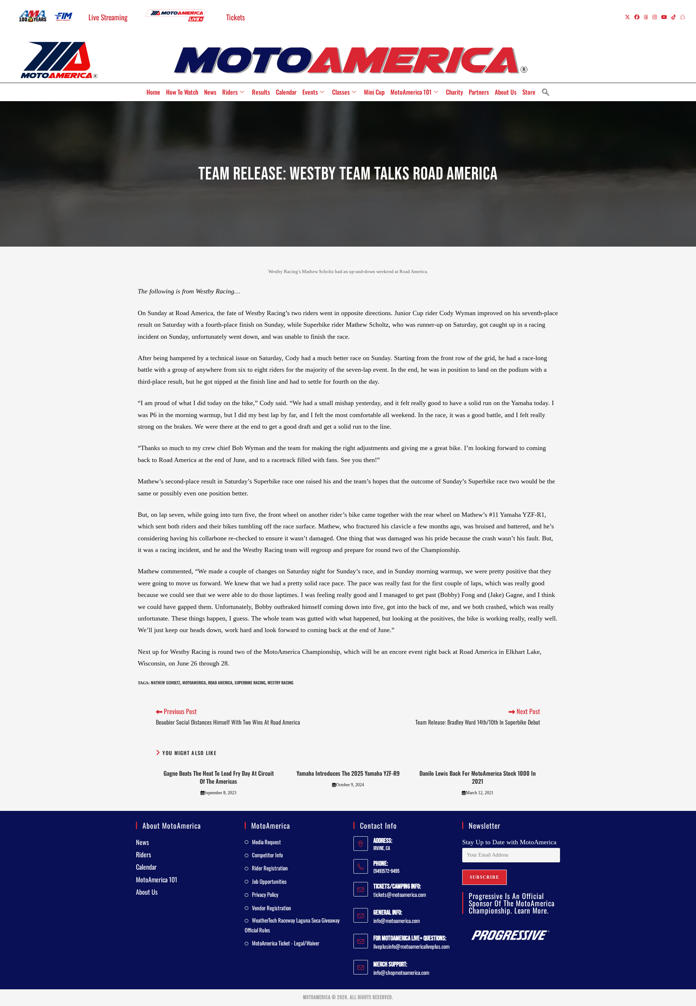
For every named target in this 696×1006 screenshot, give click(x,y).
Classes (341, 91)
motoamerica (194, 682)
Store (528, 91)
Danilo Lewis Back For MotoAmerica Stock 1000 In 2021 (477, 777)
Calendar (286, 91)
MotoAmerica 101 (411, 91)
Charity (454, 91)
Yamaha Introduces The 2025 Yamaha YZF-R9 (348, 773)
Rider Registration (270, 868)
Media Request (266, 842)
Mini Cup (374, 91)
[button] (545, 92)
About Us (506, 91)
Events (310, 91)
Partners (479, 91)
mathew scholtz (165, 682)
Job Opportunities (269, 881)
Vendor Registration (271, 908)
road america (220, 682)
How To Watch (182, 91)
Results (261, 91)
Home (153, 91)
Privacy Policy (265, 894)
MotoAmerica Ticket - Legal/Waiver (285, 943)
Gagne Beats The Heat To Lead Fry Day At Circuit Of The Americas (218, 777)
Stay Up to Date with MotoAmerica (509, 842)
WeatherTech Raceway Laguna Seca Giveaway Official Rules (292, 925)
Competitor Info (267, 855)
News (210, 91)
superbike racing (250, 682)
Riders (230, 91)
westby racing (280, 682)
